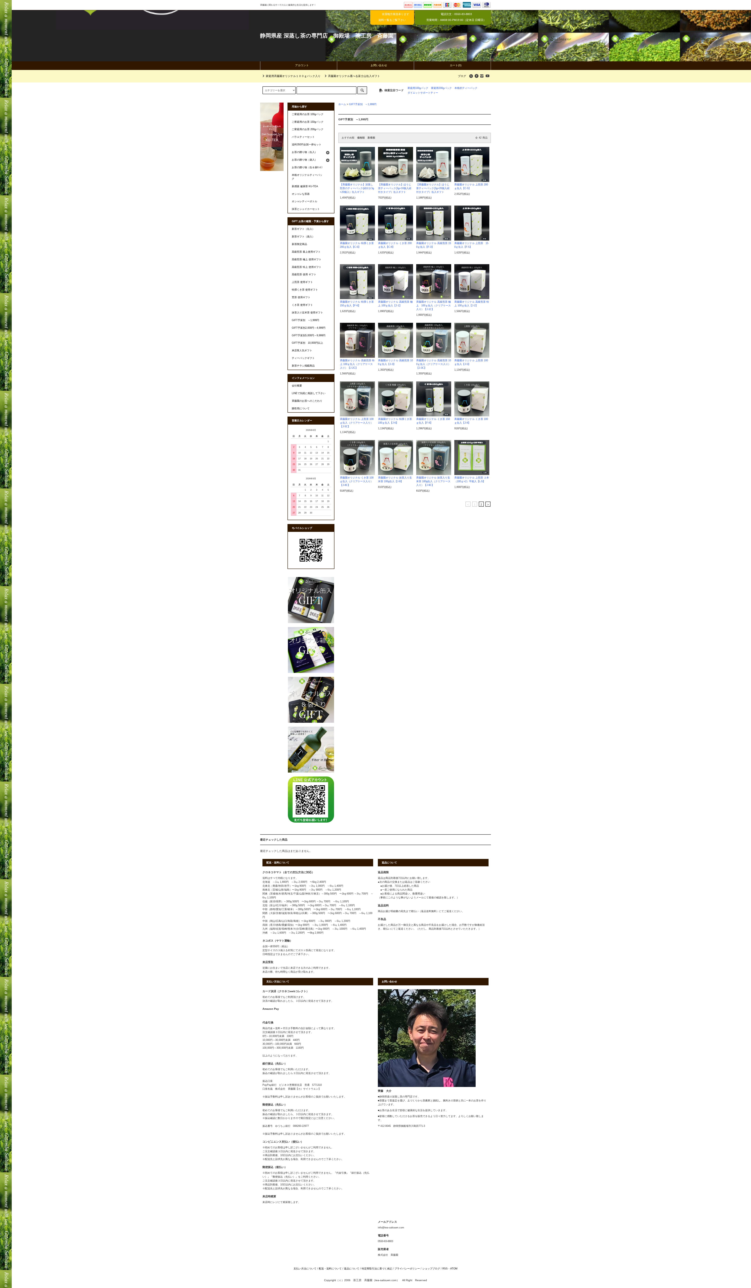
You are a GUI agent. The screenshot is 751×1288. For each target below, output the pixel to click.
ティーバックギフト (303, 358)
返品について (351, 1268)
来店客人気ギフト (302, 350)
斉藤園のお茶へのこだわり (307, 401)
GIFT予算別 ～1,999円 (362, 104)
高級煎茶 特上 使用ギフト (306, 267)
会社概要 (297, 385)
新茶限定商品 (299, 244)
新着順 (371, 137)
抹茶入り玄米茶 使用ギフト (307, 312)
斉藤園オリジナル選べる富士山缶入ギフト (354, 76)
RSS (445, 1268)
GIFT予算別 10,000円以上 (307, 343)
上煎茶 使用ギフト (302, 282)
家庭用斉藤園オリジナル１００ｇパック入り (293, 76)
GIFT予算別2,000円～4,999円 (308, 327)
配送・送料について (330, 1268)
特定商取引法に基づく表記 (377, 1268)
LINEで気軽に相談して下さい (308, 393)
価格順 (361, 137)
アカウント (302, 65)
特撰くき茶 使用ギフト (305, 289)
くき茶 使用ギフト (302, 305)
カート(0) (456, 65)
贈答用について (301, 408)
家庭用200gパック (441, 88)
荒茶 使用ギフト (301, 297)
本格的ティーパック (466, 88)
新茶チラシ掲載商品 (303, 365)
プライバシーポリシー (407, 1268)
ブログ (462, 76)
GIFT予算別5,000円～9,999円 (308, 335)
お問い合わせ (379, 65)
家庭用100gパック (418, 88)
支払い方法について (305, 1268)
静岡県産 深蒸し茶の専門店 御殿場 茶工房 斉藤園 (326, 36)
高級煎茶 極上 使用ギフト (306, 259)
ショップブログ (431, 1268)
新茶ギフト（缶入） (303, 229)
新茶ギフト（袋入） (303, 236)
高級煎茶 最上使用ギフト (306, 251)
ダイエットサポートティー (423, 92)
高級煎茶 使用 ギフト (304, 274)
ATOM (453, 1268)
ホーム (342, 104)
